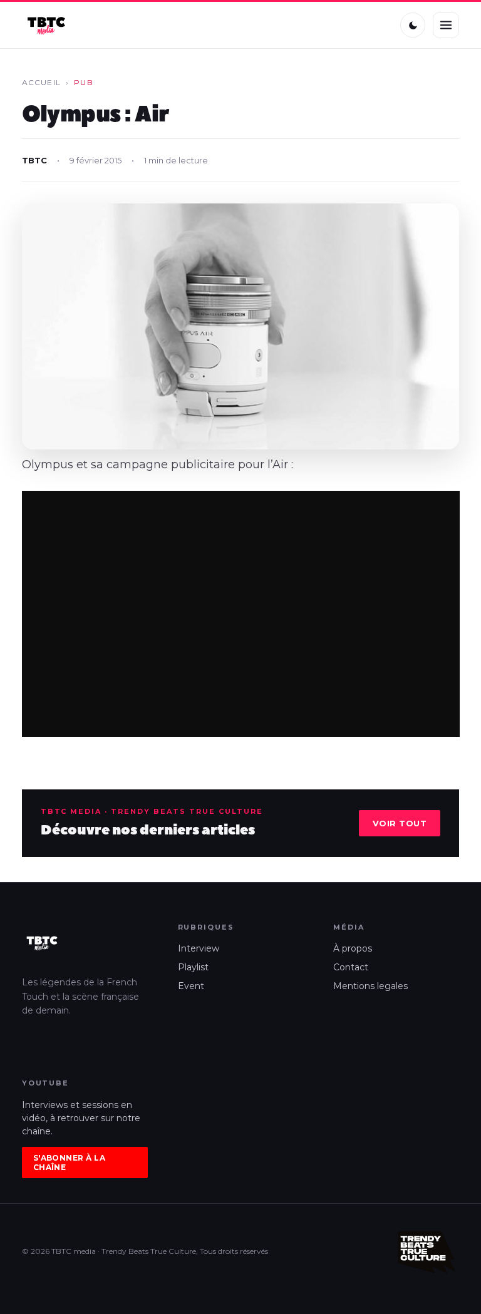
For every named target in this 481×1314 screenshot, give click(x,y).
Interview (198, 948)
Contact (350, 967)
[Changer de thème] (412, 25)
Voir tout (400, 823)
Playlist (193, 967)
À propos (352, 948)
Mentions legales (370, 986)
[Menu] (446, 25)
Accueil (41, 82)
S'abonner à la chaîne (69, 1162)
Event (191, 986)
